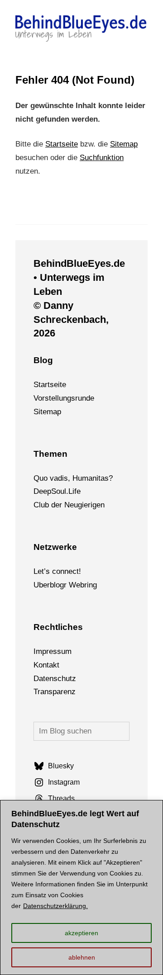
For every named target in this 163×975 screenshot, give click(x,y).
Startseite (61, 144)
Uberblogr (50, 585)
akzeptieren (81, 933)
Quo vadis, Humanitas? (73, 478)
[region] (81, 887)
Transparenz (55, 691)
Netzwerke (55, 547)
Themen (50, 454)
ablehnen (81, 957)
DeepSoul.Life (57, 491)
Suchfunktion (102, 157)
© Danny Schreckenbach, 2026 (71, 319)
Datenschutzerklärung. (55, 905)
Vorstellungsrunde (64, 398)
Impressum (53, 651)
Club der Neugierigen (69, 505)
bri (84, 585)
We (74, 585)
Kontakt (46, 665)
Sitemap (124, 144)
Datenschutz (55, 678)
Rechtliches (58, 627)
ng (93, 585)
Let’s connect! (57, 571)
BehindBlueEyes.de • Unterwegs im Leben (79, 277)
